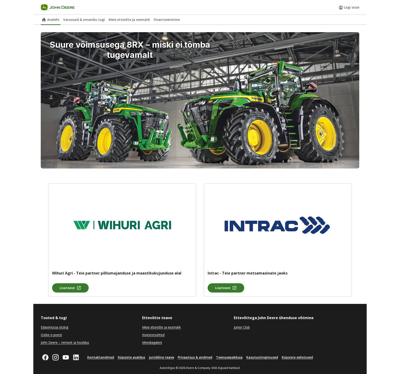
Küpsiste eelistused (297, 357)
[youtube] (65, 357)
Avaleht (53, 19)
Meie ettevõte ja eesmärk (129, 19)
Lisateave (67, 288)
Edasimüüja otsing (54, 327)
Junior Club (242, 327)
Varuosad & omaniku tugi (84, 19)
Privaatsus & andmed (195, 357)
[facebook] (45, 357)
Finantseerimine (167, 19)
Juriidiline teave (161, 357)
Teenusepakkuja (229, 357)
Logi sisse (351, 7)
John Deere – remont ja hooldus (65, 342)
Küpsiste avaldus (131, 357)
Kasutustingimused (262, 357)
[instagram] (55, 357)
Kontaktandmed (100, 357)
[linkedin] (76, 357)
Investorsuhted (153, 335)
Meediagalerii (152, 342)
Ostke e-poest (51, 335)
